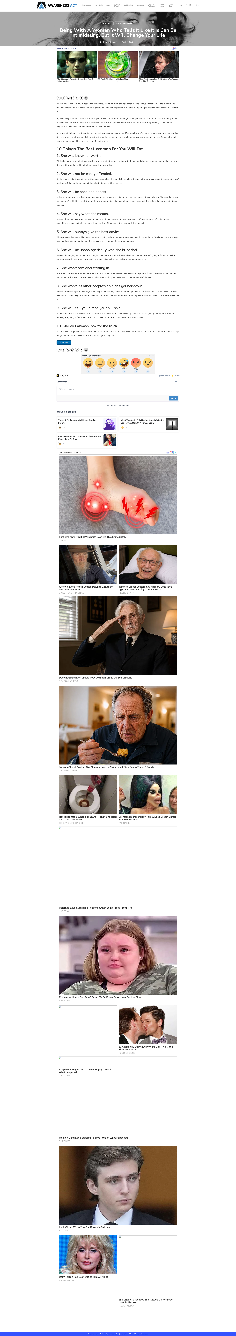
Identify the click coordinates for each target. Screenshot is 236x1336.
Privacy (137, 1334)
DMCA (130, 1334)
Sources (65, 342)
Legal (124, 1334)
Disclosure (144, 1334)
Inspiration (107, 23)
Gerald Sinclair (110, 42)
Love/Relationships (124, 23)
